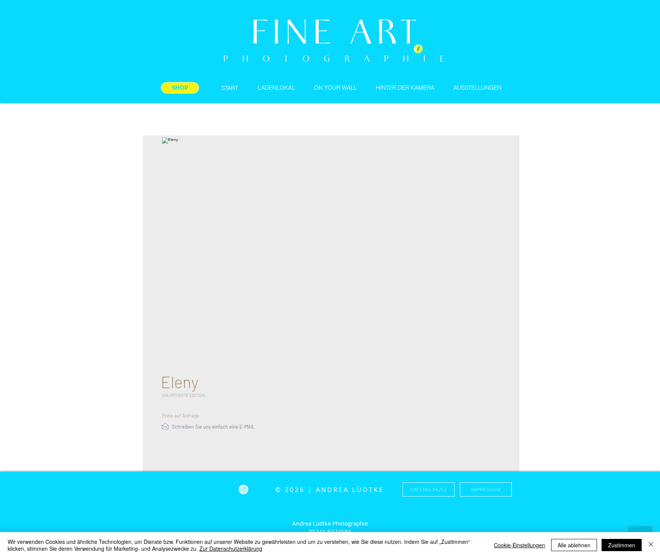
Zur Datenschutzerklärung (230, 548)
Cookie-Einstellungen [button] (519, 545)
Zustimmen (621, 545)
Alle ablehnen (574, 545)
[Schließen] (650, 545)
